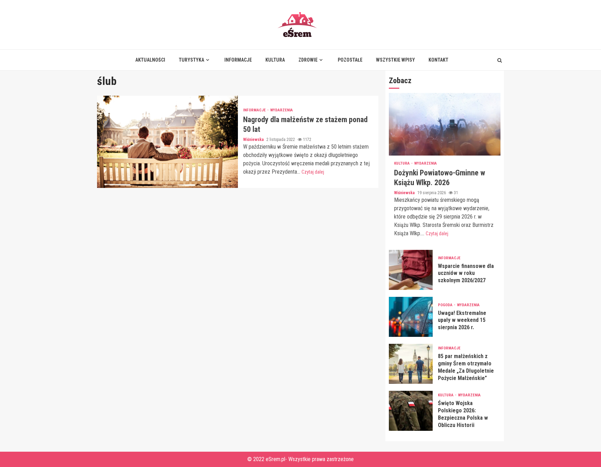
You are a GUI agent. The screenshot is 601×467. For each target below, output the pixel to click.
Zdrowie (308, 60)
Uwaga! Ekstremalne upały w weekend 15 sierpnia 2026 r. (411, 317)
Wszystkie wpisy (395, 60)
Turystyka (191, 60)
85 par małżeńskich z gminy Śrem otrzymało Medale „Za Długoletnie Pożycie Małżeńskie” (411, 364)
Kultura (275, 60)
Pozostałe (350, 60)
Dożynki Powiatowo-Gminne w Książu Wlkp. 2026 (444, 124)
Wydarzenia (281, 110)
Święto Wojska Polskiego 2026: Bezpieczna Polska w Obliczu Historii (411, 411)
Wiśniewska (254, 139)
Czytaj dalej (313, 172)
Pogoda (446, 305)
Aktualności (150, 60)
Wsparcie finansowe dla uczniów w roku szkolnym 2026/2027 (411, 270)
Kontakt (438, 60)
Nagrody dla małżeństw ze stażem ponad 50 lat (167, 142)
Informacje (238, 60)
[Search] (499, 60)
